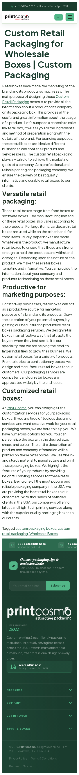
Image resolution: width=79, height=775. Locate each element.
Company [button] (14, 703)
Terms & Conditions (44, 758)
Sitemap (28, 766)
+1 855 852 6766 (25, 6)
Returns (14, 766)
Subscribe (57, 585)
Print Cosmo (17, 408)
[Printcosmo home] (17, 17)
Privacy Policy (18, 758)
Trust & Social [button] (19, 728)
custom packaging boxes (36, 528)
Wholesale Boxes (43, 533)
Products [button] (15, 690)
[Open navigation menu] (69, 17)
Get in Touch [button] (17, 716)
